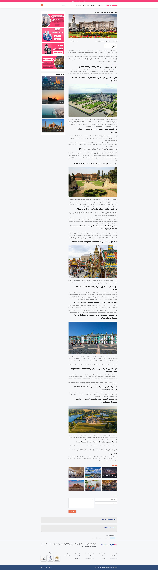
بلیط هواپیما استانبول (113, 558)
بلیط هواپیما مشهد (102, 553)
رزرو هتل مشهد (77, 553)
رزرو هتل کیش (77, 558)
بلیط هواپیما (115, 553)
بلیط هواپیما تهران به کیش (89, 553)
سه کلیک (99, 567)
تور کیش (103, 558)
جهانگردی (94, 5)
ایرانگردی (101, 5)
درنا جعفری (97, 41)
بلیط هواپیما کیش (114, 555)
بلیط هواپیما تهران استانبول (89, 558)
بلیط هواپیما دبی (102, 555)
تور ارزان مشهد (67, 555)
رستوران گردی (86, 5)
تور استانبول (92, 555)
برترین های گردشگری (105, 41)
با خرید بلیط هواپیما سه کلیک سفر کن (79, 1)
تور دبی (68, 553)
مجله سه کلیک (78, 5)
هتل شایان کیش (77, 555)
